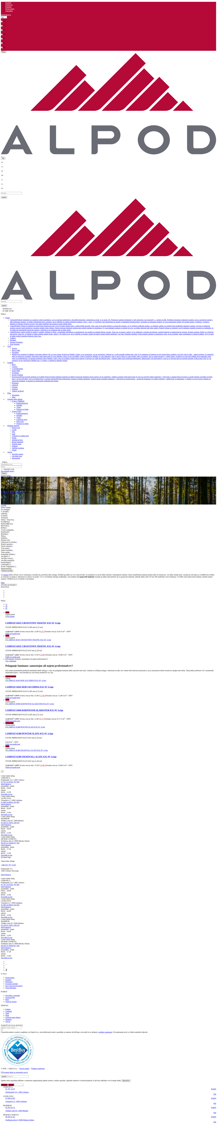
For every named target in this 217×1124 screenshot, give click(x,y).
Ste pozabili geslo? (7, 471)
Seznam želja (10, 998)
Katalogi (8, 7)
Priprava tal (16, 428)
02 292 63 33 (5, 823)
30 (6, 607)
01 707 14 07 (5, 782)
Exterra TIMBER (18, 401)
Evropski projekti (11, 984)
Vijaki (18, 407)
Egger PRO (16, 371)
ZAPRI (3, 505)
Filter (3, 583)
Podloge (15, 446)
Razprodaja (16, 458)
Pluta (7, 1015)
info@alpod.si (6, 15)
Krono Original (17, 375)
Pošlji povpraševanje (12, 634)
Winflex (113, 357)
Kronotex (15, 383)
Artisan (111, 328)
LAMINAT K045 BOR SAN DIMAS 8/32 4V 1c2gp (29, 687)
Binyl (14, 365)
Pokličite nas (7, 309)
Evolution (15, 373)
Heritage (13, 340)
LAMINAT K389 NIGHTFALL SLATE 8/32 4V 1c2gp (31, 756)
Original (15, 389)
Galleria (13, 338)
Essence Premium (16, 342)
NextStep (15, 352)
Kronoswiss (112, 379)
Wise (13, 397)
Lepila (14, 430)
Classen (14, 367)
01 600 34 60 (5, 802)
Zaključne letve (21, 420)
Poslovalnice (9, 9)
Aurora (14, 348)
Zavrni (11, 1085)
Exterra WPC (16, 411)
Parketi (7, 1009)
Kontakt (8, 3)
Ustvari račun (6, 475)
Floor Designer (10, 988)
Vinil (7, 1013)
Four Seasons (15, 344)
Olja (13, 432)
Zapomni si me (9, 469)
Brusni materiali (17, 442)
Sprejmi (4, 1085)
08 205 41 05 (5, 843)
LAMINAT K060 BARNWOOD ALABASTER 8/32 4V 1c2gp (34, 710)
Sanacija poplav (11, 1002)
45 (6, 609)
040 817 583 (14, 843)
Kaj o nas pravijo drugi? (14, 986)
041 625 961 (14, 802)
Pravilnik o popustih (12, 995)
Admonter (111, 322)
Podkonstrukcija (22, 403)
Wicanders (15, 395)
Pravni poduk (24, 1069)
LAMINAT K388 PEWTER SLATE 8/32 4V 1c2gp (29, 733)
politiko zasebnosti (105, 1032)
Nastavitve (126, 1080)
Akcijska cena (17, 456)
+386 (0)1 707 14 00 (8, 865)
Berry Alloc (16, 350)
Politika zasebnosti (38, 1069)
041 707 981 (14, 782)
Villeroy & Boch (18, 391)
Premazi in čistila (22, 409)
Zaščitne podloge (18, 448)
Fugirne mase (16, 444)
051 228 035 (14, 823)
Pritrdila (19, 405)
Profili (14, 438)
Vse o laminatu (10, 661)
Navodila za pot (6, 794)
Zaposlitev (9, 11)
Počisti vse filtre (7, 571)
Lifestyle (15, 385)
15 (6, 604)
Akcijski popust (17, 454)
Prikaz (3, 601)
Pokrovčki (20, 422)
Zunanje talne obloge (12, 1017)
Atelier (112, 334)
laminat (5, 575)
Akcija (7, 1021)
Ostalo (14, 450)
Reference (9, 5)
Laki (13, 434)
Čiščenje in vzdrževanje (20, 436)
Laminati (8, 1011)
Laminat (9, 493)
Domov (3, 493)
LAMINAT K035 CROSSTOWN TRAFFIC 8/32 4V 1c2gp (32, 623)
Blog (7, 1000)
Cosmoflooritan (17, 369)
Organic (15, 387)
